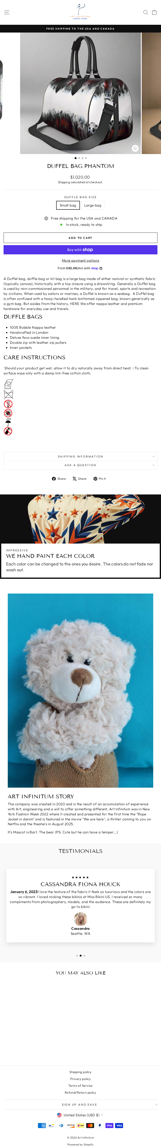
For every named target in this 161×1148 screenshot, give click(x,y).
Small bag (68, 205)
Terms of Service (80, 1086)
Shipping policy (80, 1072)
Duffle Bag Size (80, 197)
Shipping (64, 182)
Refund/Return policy (80, 1092)
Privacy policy (80, 1079)
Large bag (92, 205)
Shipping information (80, 456)
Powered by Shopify (81, 1144)
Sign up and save (79, 1104)
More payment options (80, 260)
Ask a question (80, 465)
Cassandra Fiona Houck (80, 884)
